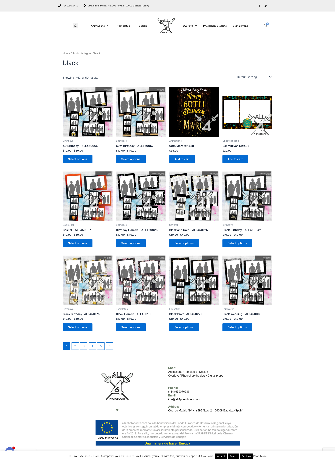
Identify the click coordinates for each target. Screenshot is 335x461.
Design (143, 25)
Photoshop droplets (215, 25)
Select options (77, 159)
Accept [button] (221, 456)
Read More (260, 456)
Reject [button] (233, 456)
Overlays (188, 25)
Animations (98, 25)
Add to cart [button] (181, 159)
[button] (75, 25)
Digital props (240, 25)
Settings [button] (246, 456)
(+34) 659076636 (178, 391)
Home (66, 53)
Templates (123, 25)
